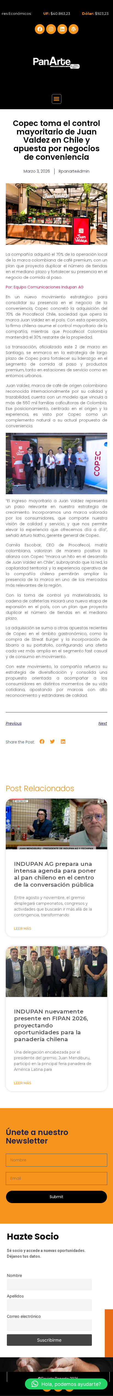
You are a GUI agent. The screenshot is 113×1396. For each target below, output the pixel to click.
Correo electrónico (24, 1316)
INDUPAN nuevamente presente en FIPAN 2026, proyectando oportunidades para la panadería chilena (51, 1025)
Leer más (22, 928)
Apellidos (15, 1296)
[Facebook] (40, 29)
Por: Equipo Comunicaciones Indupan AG (45, 287)
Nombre (14, 1275)
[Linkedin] (62, 29)
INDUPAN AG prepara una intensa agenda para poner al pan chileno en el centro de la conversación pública (55, 874)
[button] (56, 99)
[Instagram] (51, 29)
